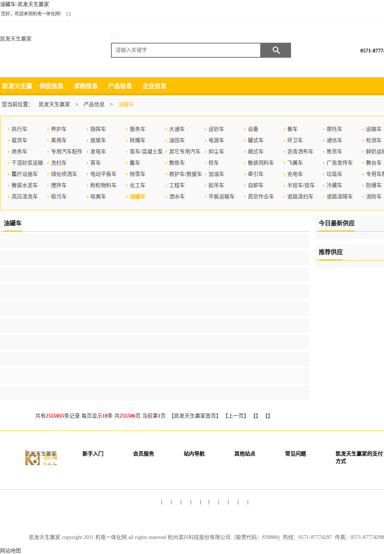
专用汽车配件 (66, 151)
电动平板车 (103, 174)
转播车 (138, 140)
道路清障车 (340, 196)
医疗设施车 (25, 174)
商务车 (19, 151)
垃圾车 (334, 174)
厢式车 (256, 151)
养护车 (59, 129)
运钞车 (216, 129)
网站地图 (10, 551)
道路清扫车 (300, 196)
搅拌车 (59, 185)
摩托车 (334, 129)
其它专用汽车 (185, 151)
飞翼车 (295, 163)
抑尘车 (216, 151)
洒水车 (177, 196)
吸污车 (59, 196)
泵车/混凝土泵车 (146, 153)
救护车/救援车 (185, 174)
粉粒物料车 (103, 185)
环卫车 (295, 140)
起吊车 (216, 185)
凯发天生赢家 (16, 39)
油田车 (177, 140)
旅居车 (98, 140)
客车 (95, 163)
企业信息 (154, 86)
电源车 (216, 140)
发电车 (98, 151)
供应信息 (51, 86)
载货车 (19, 140)
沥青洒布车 (300, 151)
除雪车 (138, 174)
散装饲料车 (261, 163)
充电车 (295, 174)
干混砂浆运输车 (27, 164)
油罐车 (138, 196)
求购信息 (86, 86)
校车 (213, 163)
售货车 (334, 151)
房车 (135, 163)
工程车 (177, 185)
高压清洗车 (25, 196)
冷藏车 (334, 185)
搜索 (276, 50)
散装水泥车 (25, 185)
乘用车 (59, 140)
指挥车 (98, 129)
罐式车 (256, 140)
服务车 (138, 129)
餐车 (292, 129)
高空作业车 (261, 196)
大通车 (177, 129)
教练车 (177, 163)
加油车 (216, 174)
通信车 (334, 140)
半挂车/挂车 (301, 185)
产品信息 (120, 86)
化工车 (138, 185)
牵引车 (256, 174)
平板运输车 (221, 196)
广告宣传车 (340, 163)
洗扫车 (59, 163)
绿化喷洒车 (64, 174)
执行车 (19, 129)
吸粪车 (98, 196)
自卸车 (256, 185)
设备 (253, 129)
